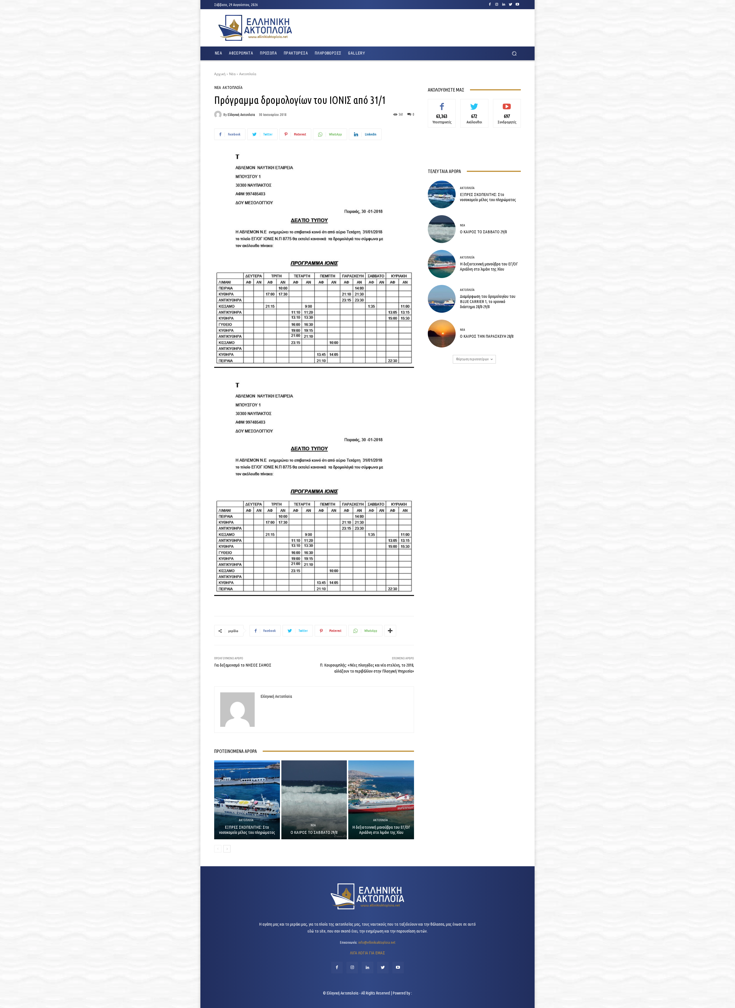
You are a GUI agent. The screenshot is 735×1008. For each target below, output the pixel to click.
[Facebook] (489, 4)
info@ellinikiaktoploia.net (376, 942)
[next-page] (227, 848)
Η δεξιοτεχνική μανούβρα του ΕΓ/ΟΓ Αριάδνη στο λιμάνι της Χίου (381, 830)
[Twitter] (510, 4)
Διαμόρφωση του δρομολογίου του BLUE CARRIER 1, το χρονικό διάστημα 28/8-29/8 (487, 301)
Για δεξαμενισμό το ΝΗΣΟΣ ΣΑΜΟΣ (242, 665)
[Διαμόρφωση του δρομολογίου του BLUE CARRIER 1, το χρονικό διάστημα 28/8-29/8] (442, 299)
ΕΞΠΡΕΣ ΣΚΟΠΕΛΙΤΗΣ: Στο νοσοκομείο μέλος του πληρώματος (247, 830)
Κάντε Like (442, 103)
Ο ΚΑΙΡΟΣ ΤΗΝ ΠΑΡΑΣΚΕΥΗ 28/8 (486, 336)
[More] (390, 630)
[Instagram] (496, 4)
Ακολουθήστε (474, 103)
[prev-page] (217, 848)
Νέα (232, 73)
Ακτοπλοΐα (247, 73)
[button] (514, 53)
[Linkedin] (503, 4)
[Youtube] (517, 4)
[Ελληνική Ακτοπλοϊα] (218, 114)
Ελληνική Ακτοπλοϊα (241, 114)
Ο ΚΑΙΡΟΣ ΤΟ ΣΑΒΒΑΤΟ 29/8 (314, 832)
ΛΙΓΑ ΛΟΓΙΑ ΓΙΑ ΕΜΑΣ (367, 952)
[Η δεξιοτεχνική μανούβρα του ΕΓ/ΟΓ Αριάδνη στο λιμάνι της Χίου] (381, 799)
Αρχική (219, 73)
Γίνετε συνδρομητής (507, 105)
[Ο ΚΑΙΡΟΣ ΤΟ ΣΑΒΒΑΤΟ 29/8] (314, 799)
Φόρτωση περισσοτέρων (472, 359)
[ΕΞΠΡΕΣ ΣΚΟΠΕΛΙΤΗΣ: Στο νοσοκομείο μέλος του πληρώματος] (247, 799)
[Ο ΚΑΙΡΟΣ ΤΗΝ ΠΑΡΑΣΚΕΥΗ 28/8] (442, 333)
